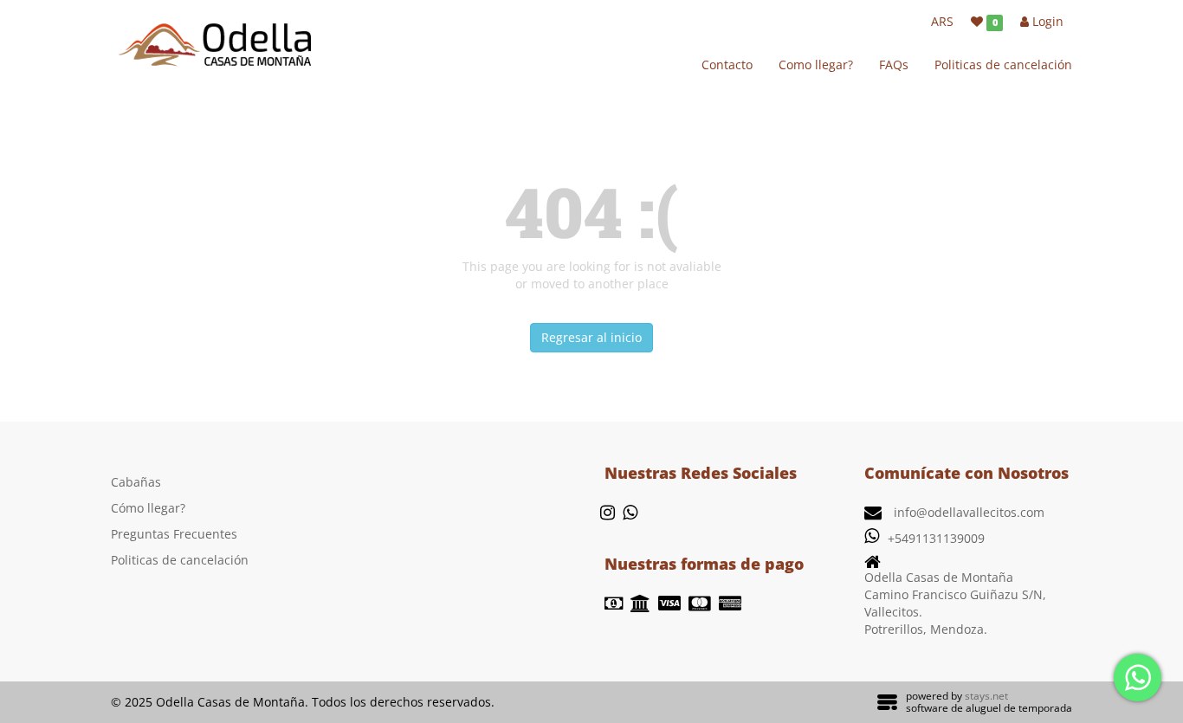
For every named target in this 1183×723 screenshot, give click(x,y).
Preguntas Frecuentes (174, 534)
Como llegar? (816, 64)
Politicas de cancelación (1003, 64)
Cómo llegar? (148, 508)
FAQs (893, 64)
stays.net (986, 695)
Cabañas (136, 482)
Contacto (727, 64)
